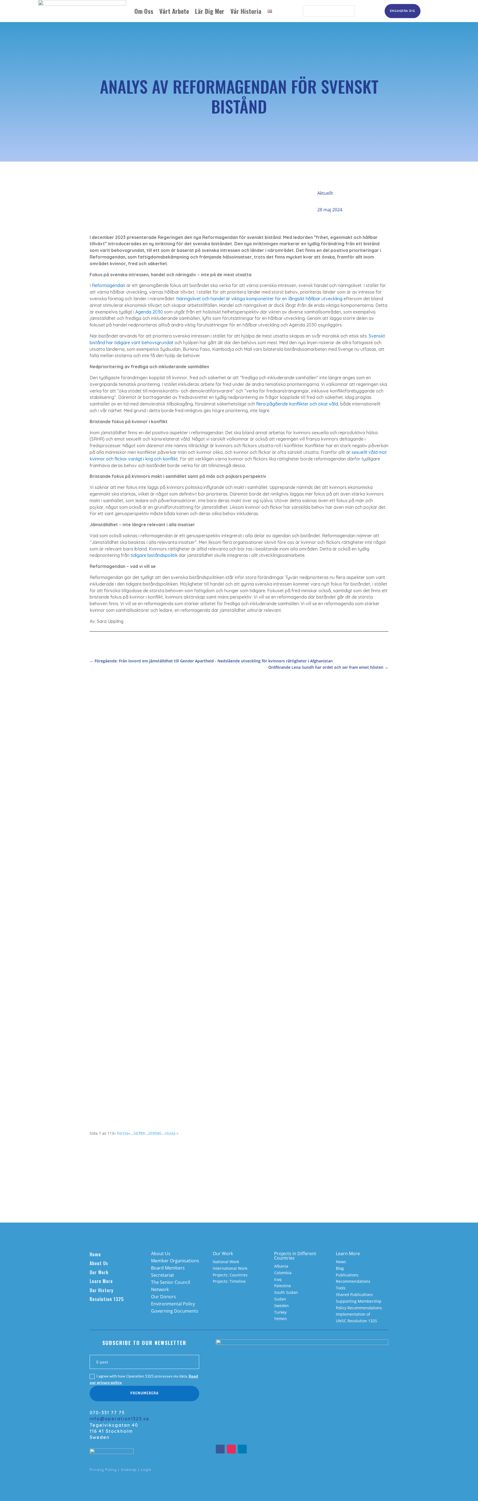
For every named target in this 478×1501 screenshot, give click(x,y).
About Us (99, 1263)
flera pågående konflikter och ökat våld (297, 404)
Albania (281, 1266)
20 (150, 1133)
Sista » (172, 1133)
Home (95, 1254)
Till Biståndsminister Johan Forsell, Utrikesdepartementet (161, 952)
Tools (340, 1288)
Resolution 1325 (107, 1299)
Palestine (282, 1285)
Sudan (280, 1299)
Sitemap (129, 1470)
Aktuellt (325, 193)
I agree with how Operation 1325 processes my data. (144, 1379)
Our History (101, 1290)
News (341, 1261)
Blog (340, 1268)
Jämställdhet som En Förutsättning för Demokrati (152, 753)
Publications (347, 1275)
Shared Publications (354, 1294)
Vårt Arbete (174, 11)
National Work (226, 1261)
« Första (121, 1133)
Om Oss (143, 11)
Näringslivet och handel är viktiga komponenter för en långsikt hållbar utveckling (259, 298)
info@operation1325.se (119, 1418)
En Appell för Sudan (118, 1081)
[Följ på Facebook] (220, 1449)
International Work (230, 1268)
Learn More (101, 1281)
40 (159, 1133)
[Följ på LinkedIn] (242, 1449)
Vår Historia (245, 11)
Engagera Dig (402, 11)
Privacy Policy (103, 1470)
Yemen (280, 1318)
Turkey (280, 1312)
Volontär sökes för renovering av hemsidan (145, 885)
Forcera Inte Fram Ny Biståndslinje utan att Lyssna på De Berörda (171, 819)
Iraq (278, 1279)
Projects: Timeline (229, 1281)
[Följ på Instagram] (231, 1449)
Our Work (99, 1272)
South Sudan (286, 1292)
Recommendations (353, 1281)
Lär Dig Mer (209, 11)
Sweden (281, 1305)
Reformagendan (108, 285)
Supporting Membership (358, 1301)
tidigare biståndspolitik (154, 555)
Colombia (283, 1272)
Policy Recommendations (359, 1307)
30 (154, 1133)
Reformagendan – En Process (129, 1021)
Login (146, 1470)
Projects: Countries (230, 1275)
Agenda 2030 (149, 312)
